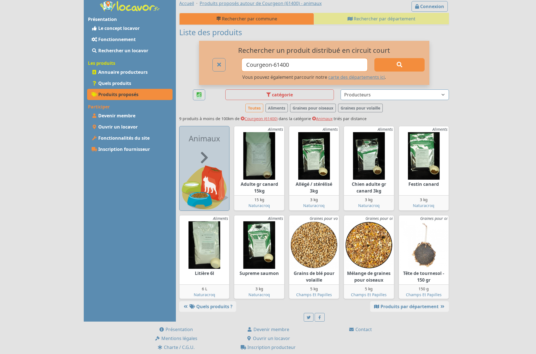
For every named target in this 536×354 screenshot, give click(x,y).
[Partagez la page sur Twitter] (309, 317)
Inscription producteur (271, 347)
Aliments (276, 108)
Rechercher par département (384, 19)
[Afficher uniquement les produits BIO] (199, 94)
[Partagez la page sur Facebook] (320, 317)
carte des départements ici (356, 77)
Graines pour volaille (360, 108)
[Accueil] (130, 6)
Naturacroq (259, 205)
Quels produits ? (214, 306)
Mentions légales (178, 338)
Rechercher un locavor (122, 50)
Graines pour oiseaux (313, 108)
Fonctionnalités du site (123, 138)
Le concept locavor (118, 28)
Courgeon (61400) (261, 118)
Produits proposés (117, 94)
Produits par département (409, 306)
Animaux (324, 118)
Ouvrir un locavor (117, 127)
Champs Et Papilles (314, 294)
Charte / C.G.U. (179, 347)
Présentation (178, 329)
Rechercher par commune (249, 19)
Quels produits (114, 83)
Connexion (431, 6)
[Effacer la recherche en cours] (219, 65)
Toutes (254, 108)
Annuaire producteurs (122, 72)
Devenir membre (116, 116)
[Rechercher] (399, 65)
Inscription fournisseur (123, 149)
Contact (363, 329)
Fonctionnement (116, 39)
